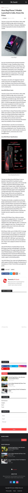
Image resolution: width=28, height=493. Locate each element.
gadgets (12, 269)
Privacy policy (9, 490)
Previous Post (5, 327)
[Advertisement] (14, 344)
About (14, 490)
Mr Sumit (16, 279)
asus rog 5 (6, 7)
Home (2, 7)
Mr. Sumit (14, 2)
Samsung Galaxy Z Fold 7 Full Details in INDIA (17, 390)
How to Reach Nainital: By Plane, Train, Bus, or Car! (17, 384)
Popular (4, 373)
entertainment (4, 400)
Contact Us (19, 490)
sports (2, 404)
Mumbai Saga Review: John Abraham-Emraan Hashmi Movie (16, 378)
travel (2, 407)
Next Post (24, 327)
